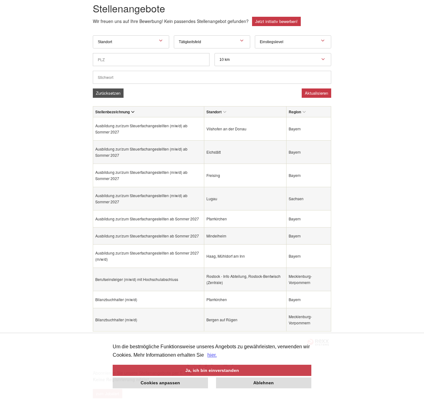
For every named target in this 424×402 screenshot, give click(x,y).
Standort (214, 112)
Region (295, 112)
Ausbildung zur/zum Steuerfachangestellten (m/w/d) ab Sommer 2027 (141, 128)
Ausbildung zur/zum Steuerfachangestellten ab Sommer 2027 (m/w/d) (147, 256)
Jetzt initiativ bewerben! (276, 21)
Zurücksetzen (108, 93)
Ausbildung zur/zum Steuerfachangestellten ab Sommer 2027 (147, 218)
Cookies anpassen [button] (160, 382)
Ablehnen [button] (263, 382)
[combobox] (272, 59)
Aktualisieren (316, 93)
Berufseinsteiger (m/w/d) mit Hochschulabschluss (137, 279)
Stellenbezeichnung (112, 112)
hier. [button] (212, 355)
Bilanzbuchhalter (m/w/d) (116, 299)
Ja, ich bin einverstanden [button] (212, 370)
